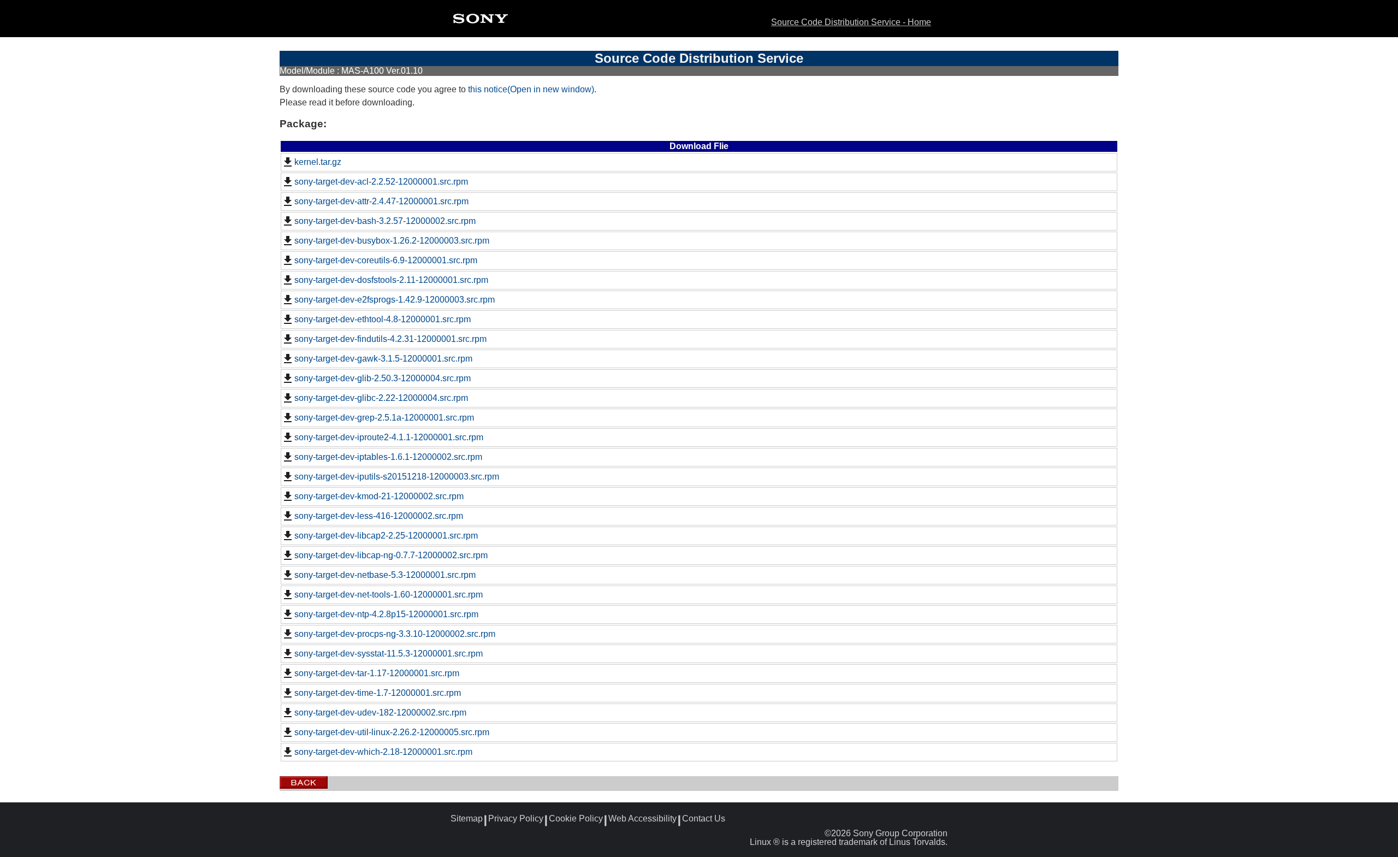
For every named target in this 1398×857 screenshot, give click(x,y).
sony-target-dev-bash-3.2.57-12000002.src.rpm (385, 221)
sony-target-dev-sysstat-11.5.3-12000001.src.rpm (388, 653)
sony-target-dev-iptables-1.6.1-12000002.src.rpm (388, 457)
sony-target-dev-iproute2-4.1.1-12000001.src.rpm (388, 437)
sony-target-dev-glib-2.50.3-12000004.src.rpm (382, 378)
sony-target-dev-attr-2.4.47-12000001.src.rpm (381, 201)
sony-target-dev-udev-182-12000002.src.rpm (380, 712)
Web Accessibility (642, 818)
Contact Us (703, 818)
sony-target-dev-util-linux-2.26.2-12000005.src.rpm (391, 732)
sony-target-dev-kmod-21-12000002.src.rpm (379, 496)
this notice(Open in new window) (531, 89)
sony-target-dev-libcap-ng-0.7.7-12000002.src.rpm (391, 555)
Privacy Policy (515, 818)
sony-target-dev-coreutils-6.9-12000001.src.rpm (385, 260)
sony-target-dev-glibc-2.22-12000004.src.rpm (381, 398)
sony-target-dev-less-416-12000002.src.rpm (378, 516)
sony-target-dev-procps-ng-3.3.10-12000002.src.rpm (394, 634)
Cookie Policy (576, 818)
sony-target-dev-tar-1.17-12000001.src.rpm (376, 673)
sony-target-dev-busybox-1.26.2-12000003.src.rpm (391, 240)
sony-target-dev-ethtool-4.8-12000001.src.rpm (382, 319)
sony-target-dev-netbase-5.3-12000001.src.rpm (385, 575)
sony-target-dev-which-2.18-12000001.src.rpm (383, 751)
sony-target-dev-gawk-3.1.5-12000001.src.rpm (383, 358)
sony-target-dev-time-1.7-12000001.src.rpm (377, 693)
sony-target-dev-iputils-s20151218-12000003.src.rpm (396, 476)
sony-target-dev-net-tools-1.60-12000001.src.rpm (388, 594)
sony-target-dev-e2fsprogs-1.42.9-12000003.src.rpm (394, 299)
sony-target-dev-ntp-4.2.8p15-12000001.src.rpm (386, 614)
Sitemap (467, 818)
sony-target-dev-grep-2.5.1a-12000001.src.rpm (384, 417)
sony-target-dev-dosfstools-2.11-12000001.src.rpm (391, 280)
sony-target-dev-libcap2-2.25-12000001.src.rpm (386, 535)
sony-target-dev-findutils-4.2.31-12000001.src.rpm (390, 339)
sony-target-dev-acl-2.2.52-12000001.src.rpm (381, 181)
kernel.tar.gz (317, 162)
